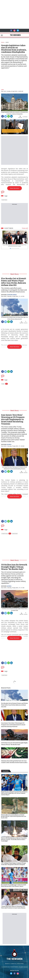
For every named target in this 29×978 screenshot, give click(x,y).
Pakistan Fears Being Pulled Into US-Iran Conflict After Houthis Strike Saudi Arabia (14, 761)
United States (4, 199)
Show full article (14, 188)
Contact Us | (14, 963)
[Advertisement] (14, 14)
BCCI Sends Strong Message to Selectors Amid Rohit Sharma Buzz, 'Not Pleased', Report (13, 885)
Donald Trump (5, 533)
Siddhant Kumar (12, 294)
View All (25, 228)
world (7, 42)
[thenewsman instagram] (14, 30)
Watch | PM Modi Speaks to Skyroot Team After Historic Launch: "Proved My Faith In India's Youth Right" (14, 839)
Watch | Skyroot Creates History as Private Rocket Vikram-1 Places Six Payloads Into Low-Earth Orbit (13, 816)
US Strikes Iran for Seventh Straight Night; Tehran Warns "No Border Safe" (14, 743)
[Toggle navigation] (1, 35)
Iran (6, 383)
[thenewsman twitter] (18, 30)
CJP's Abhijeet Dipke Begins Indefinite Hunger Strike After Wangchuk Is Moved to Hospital (13, 863)
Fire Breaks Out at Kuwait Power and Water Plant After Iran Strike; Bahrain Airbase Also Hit (14, 704)
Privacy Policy (20, 963)
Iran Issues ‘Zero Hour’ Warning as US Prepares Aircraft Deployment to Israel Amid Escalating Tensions (13, 724)
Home (2, 42)
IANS (2, 89)
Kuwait (3, 383)
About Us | (7, 963)
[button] (25, 32)
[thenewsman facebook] (11, 30)
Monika (9, 444)
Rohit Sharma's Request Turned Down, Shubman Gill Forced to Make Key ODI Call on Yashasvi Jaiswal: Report (14, 793)
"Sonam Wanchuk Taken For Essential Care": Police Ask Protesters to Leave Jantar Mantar (13, 907)
